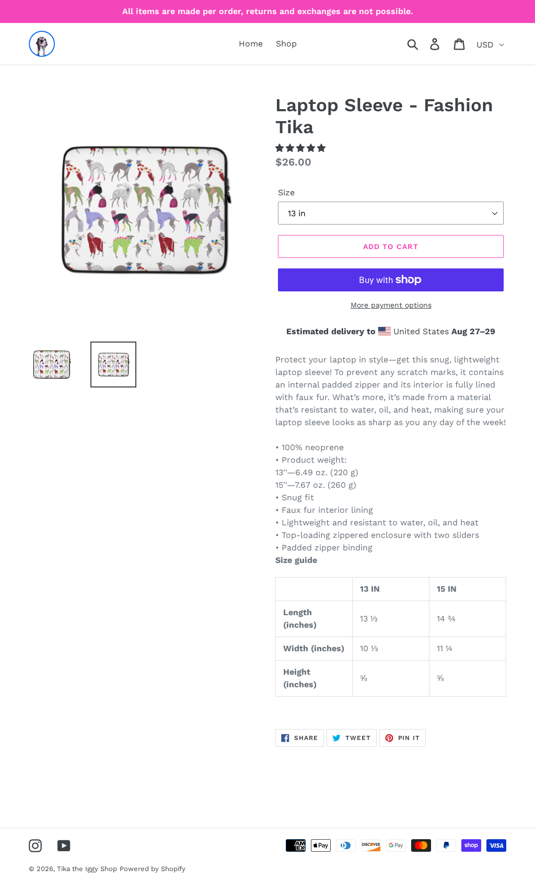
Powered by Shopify (152, 869)
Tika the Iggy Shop (87, 869)
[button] (301, 148)
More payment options (391, 305)
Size (286, 192)
